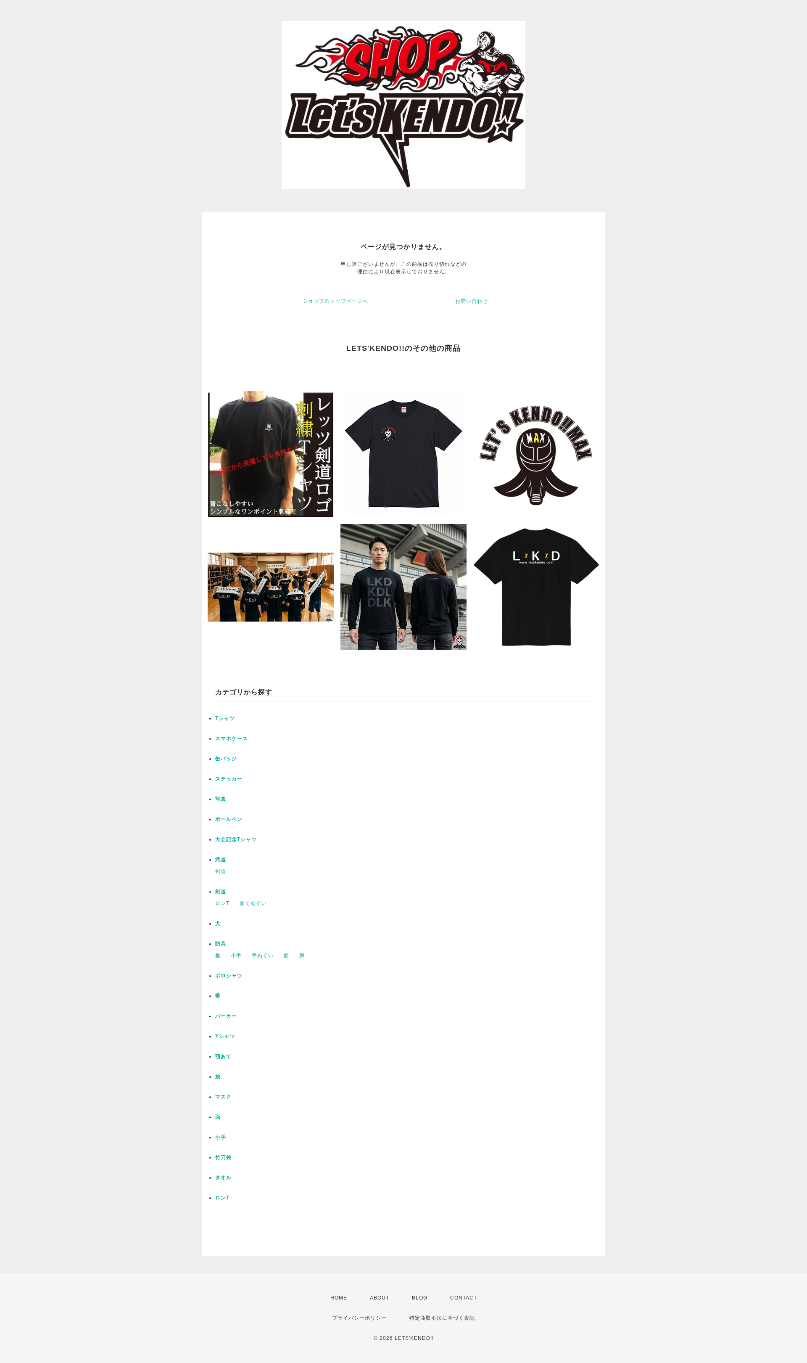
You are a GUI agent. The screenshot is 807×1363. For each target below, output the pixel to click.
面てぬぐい (253, 903)
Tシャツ (225, 718)
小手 (236, 955)
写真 (220, 799)
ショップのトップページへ (335, 301)
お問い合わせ (471, 301)
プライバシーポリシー (359, 1318)
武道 (220, 860)
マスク (223, 1097)
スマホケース (231, 738)
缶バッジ (226, 759)
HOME (338, 1298)
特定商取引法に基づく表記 (442, 1318)
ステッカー (229, 779)
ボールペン (229, 819)
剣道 (220, 871)
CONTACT (463, 1298)
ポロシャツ (229, 976)
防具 (220, 944)
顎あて (223, 1056)
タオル (223, 1177)
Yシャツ (225, 1036)
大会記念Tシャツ (236, 839)
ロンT (222, 903)
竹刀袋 (223, 1157)
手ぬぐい (263, 955)
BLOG (419, 1298)
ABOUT (379, 1298)
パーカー (226, 1016)
